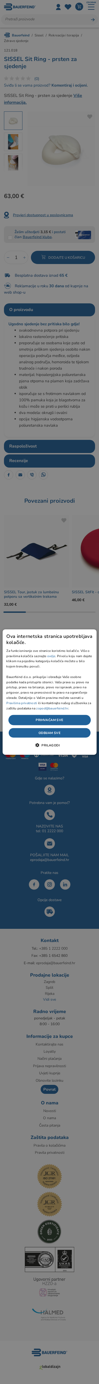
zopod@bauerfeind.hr (52, 708)
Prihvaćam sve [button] (49, 720)
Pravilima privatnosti (21, 703)
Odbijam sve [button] (49, 733)
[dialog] (49, 692)
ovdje (51, 656)
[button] (49, 745)
